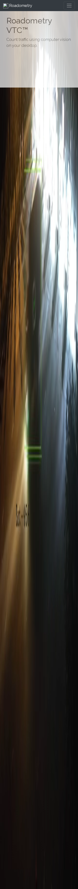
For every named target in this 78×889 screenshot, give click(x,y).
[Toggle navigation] (69, 6)
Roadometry (20, 5)
